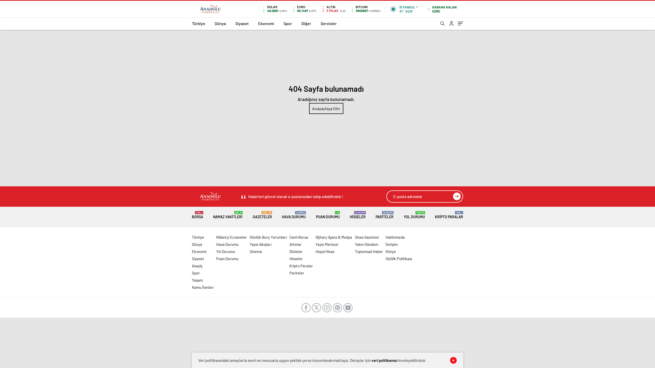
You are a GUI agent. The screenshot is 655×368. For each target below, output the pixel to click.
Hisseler (358, 215)
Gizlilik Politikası (399, 258)
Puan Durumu (328, 215)
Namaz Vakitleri (228, 215)
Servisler (329, 23)
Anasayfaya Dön (326, 108)
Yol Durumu (414, 215)
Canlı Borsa (298, 237)
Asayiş (197, 265)
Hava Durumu (294, 215)
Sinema (256, 251)
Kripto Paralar (449, 215)
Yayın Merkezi (326, 244)
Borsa (197, 215)
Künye (391, 251)
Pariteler (385, 215)
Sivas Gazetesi (367, 237)
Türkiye (198, 23)
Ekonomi (266, 23)
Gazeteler (262, 215)
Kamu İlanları (203, 287)
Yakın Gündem (366, 244)
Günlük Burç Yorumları (268, 237)
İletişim (392, 244)
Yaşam (197, 280)
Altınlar (295, 244)
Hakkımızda (395, 237)
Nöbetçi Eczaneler (231, 237)
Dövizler (296, 251)
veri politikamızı (384, 360)
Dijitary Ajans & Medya (333, 237)
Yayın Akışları (260, 244)
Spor (287, 23)
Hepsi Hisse (324, 251)
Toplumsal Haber (369, 251)
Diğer (306, 23)
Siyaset (242, 23)
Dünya (220, 23)
